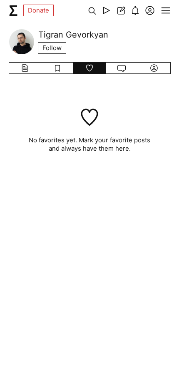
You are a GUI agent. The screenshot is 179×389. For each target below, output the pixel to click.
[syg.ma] (13, 10)
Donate (38, 10)
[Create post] (121, 10)
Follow (52, 48)
